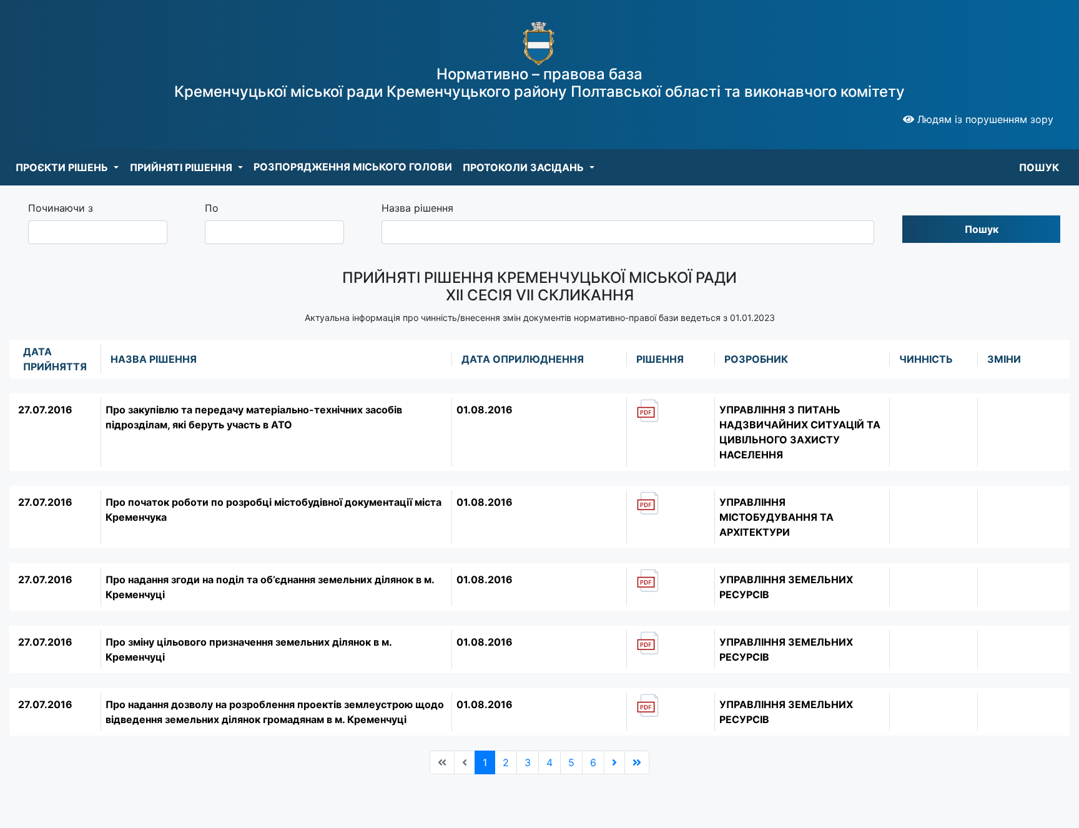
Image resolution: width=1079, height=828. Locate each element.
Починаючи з (60, 208)
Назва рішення (417, 208)
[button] (67, 167)
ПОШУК (1039, 167)
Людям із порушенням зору (983, 119)
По (212, 208)
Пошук (981, 229)
